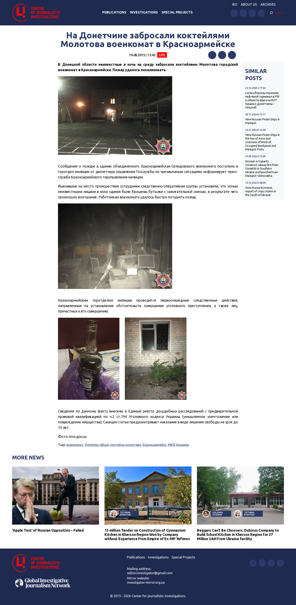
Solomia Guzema (217, 513)
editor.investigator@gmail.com (150, 573)
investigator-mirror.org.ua (146, 582)
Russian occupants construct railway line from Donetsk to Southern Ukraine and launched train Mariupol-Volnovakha (261, 168)
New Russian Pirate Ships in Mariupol (262, 121)
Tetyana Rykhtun (125, 513)
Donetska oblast (97, 445)
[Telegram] (232, 55)
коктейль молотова (125, 445)
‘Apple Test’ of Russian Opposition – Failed (48, 530)
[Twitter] (222, 55)
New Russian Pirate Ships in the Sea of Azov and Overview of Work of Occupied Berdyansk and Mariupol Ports (262, 142)
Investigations (144, 12)
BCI (234, 4)
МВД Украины (178, 445)
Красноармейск (154, 445)
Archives (268, 4)
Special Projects (177, 12)
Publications (114, 12)
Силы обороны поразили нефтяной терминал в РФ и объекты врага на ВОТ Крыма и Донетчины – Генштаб (262, 100)
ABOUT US (249, 4)
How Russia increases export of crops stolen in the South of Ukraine (260, 191)
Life (162, 55)
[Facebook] (212, 55)
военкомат (74, 445)
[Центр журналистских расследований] (38, 13)
